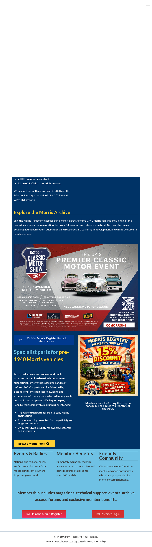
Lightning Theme (76, 541)
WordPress (62, 541)
